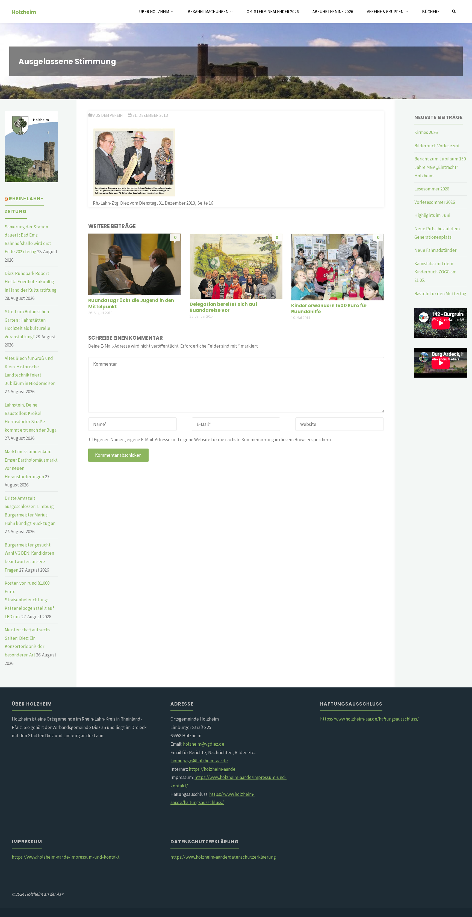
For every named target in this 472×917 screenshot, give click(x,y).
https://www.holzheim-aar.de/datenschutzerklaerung (223, 857)
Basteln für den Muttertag (440, 294)
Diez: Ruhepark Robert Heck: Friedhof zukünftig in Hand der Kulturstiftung (31, 281)
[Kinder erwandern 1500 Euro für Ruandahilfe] (337, 266)
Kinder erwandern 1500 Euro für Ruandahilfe (329, 308)
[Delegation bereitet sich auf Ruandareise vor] (236, 266)
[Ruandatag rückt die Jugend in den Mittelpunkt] (134, 264)
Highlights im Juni (432, 215)
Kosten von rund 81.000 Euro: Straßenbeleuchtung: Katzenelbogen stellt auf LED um (29, 599)
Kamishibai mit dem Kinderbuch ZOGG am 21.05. (435, 272)
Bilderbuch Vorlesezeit (437, 146)
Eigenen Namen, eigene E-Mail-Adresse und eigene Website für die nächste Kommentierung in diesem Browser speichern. (213, 440)
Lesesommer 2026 (431, 189)
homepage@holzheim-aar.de (199, 761)
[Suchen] (454, 11)
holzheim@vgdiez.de (203, 744)
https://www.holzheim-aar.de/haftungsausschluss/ (369, 719)
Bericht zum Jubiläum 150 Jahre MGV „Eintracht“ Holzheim (440, 167)
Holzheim (24, 12)
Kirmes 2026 (426, 132)
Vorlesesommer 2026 (434, 202)
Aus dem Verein (108, 115)
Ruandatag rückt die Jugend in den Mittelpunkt (131, 303)
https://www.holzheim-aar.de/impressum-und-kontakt (66, 857)
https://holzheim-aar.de (212, 769)
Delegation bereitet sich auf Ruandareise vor (223, 307)
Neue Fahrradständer (435, 250)
